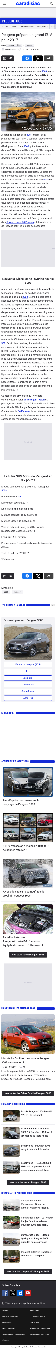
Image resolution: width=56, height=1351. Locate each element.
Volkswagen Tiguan (34, 399)
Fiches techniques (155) (28, 664)
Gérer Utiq (5, 1340)
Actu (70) (28, 698)
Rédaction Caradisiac (10, 1317)
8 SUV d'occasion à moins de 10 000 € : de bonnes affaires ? (26, 847)
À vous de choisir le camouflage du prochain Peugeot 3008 (24, 893)
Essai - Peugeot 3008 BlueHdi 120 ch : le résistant (37, 1113)
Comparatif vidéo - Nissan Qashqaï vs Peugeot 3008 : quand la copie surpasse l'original (35, 1239)
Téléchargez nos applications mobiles (25, 1303)
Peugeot (17, 592)
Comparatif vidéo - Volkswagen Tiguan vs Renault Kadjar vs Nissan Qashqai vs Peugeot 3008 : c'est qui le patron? (35, 1204)
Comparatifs (42, 26)
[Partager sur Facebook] (27, 57)
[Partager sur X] (38, 57)
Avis (28, 671)
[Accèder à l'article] (28, 782)
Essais (14, 26)
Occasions (28, 684)
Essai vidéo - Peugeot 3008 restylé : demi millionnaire (35, 1147)
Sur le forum (28, 691)
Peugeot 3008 (12, 20)
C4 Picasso (24, 411)
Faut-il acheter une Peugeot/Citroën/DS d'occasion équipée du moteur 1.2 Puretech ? (23, 941)
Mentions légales (8, 1328)
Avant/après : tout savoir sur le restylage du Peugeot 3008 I (21, 802)
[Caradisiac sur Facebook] (5, 1293)
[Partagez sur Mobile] (49, 57)
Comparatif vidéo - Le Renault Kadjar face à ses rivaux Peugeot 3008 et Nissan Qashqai (37, 1221)
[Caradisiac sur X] (13, 1293)
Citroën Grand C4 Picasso (20, 222)
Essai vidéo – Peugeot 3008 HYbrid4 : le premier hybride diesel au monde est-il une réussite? (36, 1167)
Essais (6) (28, 677)
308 (29, 134)
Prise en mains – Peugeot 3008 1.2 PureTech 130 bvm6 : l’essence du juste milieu (36, 1132)
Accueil (5, 26)
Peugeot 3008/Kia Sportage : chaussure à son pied (36, 1254)
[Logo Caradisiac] (28, 6)
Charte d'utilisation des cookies (13, 1334)
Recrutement (6, 1323)
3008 (26, 146)
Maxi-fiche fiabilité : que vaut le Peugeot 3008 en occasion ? (25, 1060)
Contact (5, 1311)
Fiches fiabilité (27, 26)
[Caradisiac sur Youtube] (28, 1293)
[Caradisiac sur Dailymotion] (20, 1293)
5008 (44, 71)
